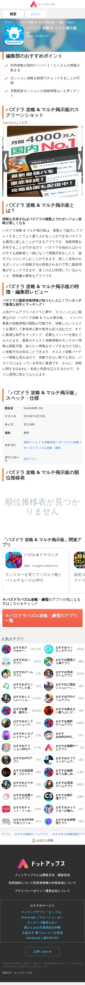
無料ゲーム (31, 442)
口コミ (36, 14)
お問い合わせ (42, 952)
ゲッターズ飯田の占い (42, 922)
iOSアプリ (30, 459)
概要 (13, 14)
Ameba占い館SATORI (42, 938)
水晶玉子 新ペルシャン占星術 (42, 933)
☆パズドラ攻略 (69, 442)
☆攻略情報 (48, 442)
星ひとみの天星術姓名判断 (42, 927)
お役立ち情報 (44, 840)
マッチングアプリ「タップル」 (42, 912)
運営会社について (58, 891)
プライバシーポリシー (30, 891)
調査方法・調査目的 (56, 875)
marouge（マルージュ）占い (42, 917)
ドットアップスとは (28, 875)
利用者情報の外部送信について (54, 883)
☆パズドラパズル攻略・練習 (42, 448)
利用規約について (21, 883)
